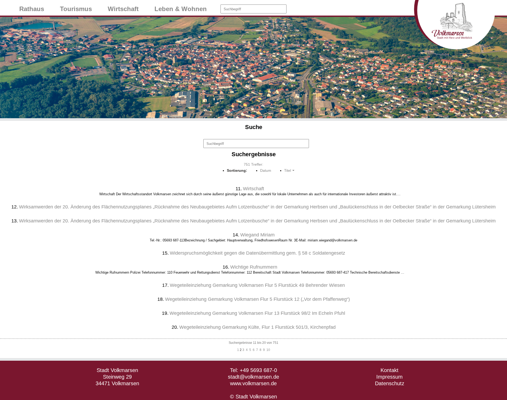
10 (268, 350)
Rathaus (31, 8)
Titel (287, 170)
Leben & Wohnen (180, 8)
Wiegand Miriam (257, 234)
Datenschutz (389, 383)
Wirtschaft (123, 8)
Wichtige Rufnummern (253, 267)
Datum (265, 170)
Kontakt (389, 370)
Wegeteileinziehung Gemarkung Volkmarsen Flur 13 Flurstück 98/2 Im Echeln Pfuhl (257, 313)
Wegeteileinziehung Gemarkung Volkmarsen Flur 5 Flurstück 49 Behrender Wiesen (257, 285)
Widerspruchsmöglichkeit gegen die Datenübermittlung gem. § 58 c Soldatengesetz (257, 253)
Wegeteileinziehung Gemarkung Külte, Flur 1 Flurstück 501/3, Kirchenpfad (257, 327)
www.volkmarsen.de (253, 383)
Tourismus (76, 8)
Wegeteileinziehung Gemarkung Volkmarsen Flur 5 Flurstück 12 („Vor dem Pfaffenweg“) (257, 299)
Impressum (389, 377)
